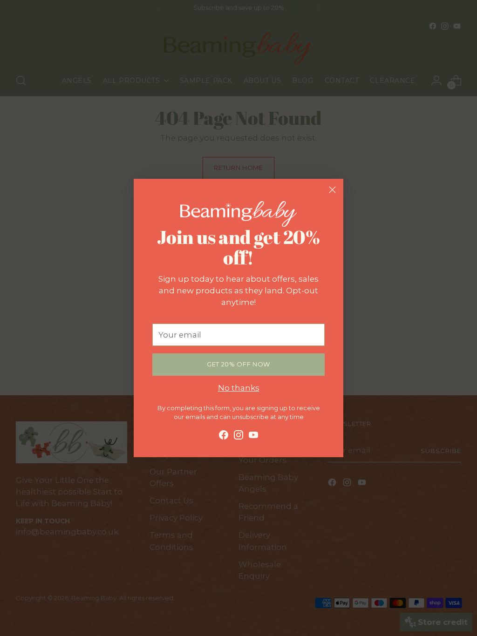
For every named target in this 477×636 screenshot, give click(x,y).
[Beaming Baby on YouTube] (253, 436)
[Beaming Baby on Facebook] (223, 436)
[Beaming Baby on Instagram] (238, 436)
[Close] (332, 190)
